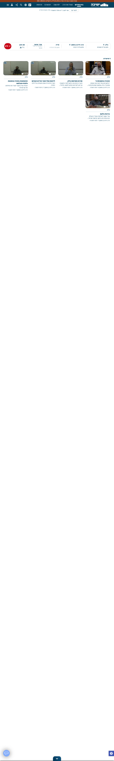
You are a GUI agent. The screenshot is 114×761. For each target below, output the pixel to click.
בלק (108, 77)
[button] (111, 753)
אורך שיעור (38, 45)
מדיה (57, 45)
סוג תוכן (22, 45)
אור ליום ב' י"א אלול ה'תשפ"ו (60, 10)
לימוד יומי (74, 10)
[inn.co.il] (29, 5)
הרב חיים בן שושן (105, 87)
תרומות (39, 5)
